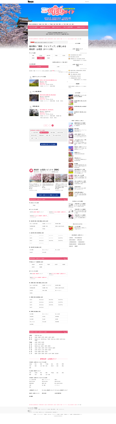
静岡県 (49, 346)
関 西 (30, 347)
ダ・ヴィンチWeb (35, 412)
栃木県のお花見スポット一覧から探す (60, 62)
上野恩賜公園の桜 (72, 242)
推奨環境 (45, 414)
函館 (40, 335)
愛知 (63, 365)
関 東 (30, 339)
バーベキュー (58, 290)
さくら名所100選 (68, 27)
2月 (31, 299)
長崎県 (43, 353)
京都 (62, 24)
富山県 (39, 344)
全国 (30, 372)
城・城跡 (45, 290)
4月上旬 (41, 240)
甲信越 (51, 24)
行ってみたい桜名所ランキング (48, 390)
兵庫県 (43, 347)
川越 (54, 339)
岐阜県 (42, 346)
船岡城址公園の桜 (81, 244)
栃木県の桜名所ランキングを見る (79, 60)
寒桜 (57, 319)
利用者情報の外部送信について (77, 414)
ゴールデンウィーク (44, 409)
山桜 (32, 252)
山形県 (49, 337)
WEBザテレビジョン (41, 412)
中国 (64, 24)
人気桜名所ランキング (33, 390)
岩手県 (43, 337)
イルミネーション (61, 409)
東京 (48, 24)
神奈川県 (48, 55)
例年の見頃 (44, 393)
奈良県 (46, 347)
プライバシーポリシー (40, 414)
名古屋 (39, 346)
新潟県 (43, 342)
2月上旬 (41, 299)
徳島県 (43, 351)
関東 (46, 24)
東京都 (41, 55)
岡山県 (39, 349)
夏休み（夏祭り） (53, 409)
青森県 (39, 337)
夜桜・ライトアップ (47, 223)
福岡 (30, 367)
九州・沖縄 (71, 24)
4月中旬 (51, 240)
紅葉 (57, 409)
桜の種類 (31, 396)
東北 (43, 24)
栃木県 (33, 267)
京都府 (39, 347)
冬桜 (44, 316)
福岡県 (36, 353)
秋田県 (46, 337)
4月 (31, 240)
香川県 (36, 351)
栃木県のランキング (37, 211)
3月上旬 (41, 302)
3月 (31, 238)
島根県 (49, 349)
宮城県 (36, 337)
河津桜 (32, 324)
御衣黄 (57, 321)
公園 (32, 138)
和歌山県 (50, 347)
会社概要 (71, 414)
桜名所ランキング (46, 27)
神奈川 (52, 365)
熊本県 (46, 353)
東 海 (30, 346)
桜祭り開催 (53, 132)
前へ (46, 125)
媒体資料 (62, 414)
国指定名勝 (41, 135)
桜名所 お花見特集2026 (33, 24)
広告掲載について (66, 414)
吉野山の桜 (79, 239)
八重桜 (32, 249)
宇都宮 (34, 205)
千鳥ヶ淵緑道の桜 (78, 237)
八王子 (39, 339)
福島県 (53, 337)
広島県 (36, 349)
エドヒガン (33, 321)
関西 (60, 24)
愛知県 (36, 346)
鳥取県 (46, 349)
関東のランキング (36, 273)
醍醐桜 (76, 246)
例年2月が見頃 (32, 381)
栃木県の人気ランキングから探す (49, 144)
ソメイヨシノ (46, 249)
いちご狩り (35, 409)
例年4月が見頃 (34, 135)
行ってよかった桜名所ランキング (61, 390)
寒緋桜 (57, 316)
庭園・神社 (48, 135)
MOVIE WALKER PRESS (48, 412)
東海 (57, 24)
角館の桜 (71, 246)
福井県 (43, 344)
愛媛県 (39, 351)
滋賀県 (54, 347)
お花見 (39, 409)
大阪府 (36, 347)
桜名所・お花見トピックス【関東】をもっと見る (48, 195)
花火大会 (49, 409)
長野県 (39, 342)
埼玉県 (64, 55)
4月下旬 (61, 240)
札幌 (38, 335)
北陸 (54, 24)
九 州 (30, 353)
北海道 (40, 24)
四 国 (30, 351)
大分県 (49, 353)
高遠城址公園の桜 (72, 244)
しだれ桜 (58, 249)
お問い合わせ (49, 414)
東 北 (30, 337)
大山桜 (45, 252)
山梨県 (36, 342)
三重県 (45, 346)
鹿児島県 (56, 353)
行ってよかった (57, 27)
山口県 (43, 349)
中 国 (30, 349)
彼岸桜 (32, 316)
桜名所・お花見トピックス (34, 393)
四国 (67, 24)
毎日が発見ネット (55, 412)
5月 (31, 307)
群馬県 (33, 58)
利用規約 (35, 414)
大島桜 (32, 319)
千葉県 (56, 55)
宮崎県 (53, 353)
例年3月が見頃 (60, 132)
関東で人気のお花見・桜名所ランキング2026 (44, 42)
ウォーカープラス (30, 409)
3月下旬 (61, 238)
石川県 (36, 344)
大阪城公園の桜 (81, 242)
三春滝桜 (71, 237)
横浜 (45, 339)
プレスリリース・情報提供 (56, 414)
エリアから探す (34, 27)
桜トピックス (82, 27)
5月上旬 (41, 307)
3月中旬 (51, 302)
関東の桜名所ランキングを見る (80, 79)
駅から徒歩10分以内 (57, 135)
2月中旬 (51, 299)
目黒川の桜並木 (72, 239)
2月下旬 (61, 299)
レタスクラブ (30, 412)
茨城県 (48, 58)
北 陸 (30, 344)
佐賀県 (39, 353)
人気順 (58, 66)
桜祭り (56, 379)
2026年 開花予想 (58, 393)
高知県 (46, 351)
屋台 (36, 138)
